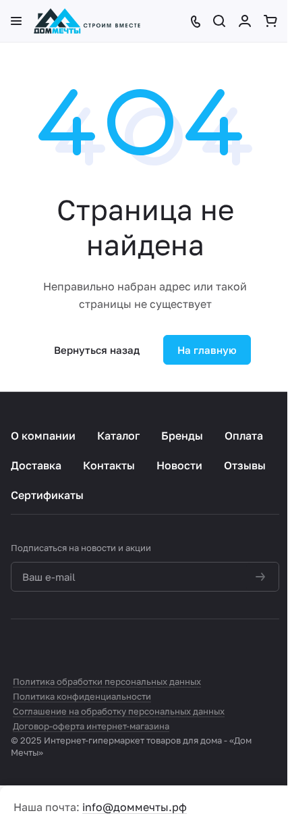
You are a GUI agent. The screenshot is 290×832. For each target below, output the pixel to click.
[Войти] (246, 21)
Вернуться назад (97, 350)
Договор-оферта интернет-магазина (91, 726)
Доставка (36, 465)
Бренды (182, 435)
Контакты (109, 465)
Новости (179, 465)
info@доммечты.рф (134, 807)
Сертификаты (47, 495)
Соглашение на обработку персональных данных (119, 711)
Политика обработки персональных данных (107, 681)
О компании (43, 435)
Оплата (244, 435)
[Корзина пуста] (271, 21)
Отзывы (245, 465)
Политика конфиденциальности (82, 696)
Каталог (118, 435)
